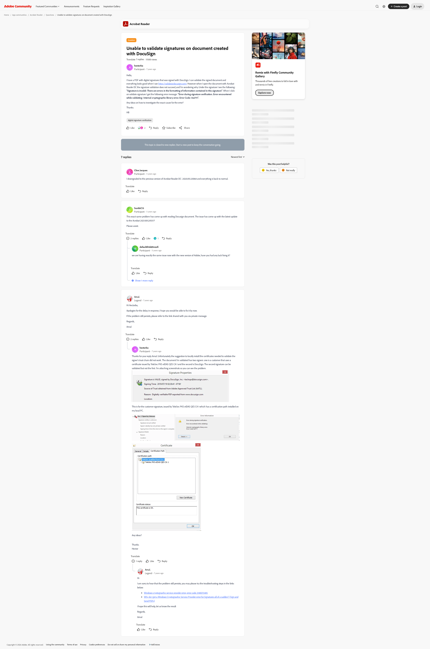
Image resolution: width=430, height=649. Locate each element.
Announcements (71, 6)
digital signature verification (140, 120)
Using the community (55, 644)
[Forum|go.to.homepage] (18, 6)
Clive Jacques (140, 170)
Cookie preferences (97, 644)
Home (6, 15)
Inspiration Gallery (111, 6)
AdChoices (155, 644)
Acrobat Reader (36, 15)
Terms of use (72, 644)
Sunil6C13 (139, 208)
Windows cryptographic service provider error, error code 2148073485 (176, 592)
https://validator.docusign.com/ (172, 83)
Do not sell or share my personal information (126, 644)
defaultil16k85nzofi (149, 246)
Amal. (137, 296)
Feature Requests (91, 6)
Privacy (83, 644)
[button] (398, 6)
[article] (182, 181)
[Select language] (384, 6)
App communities (19, 15)
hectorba (138, 65)
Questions (50, 15)
